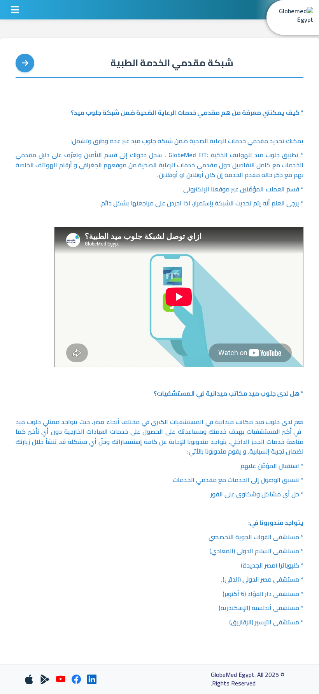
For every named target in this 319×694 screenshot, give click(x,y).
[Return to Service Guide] (25, 63)
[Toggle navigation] (15, 9)
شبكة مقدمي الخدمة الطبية (171, 63)
